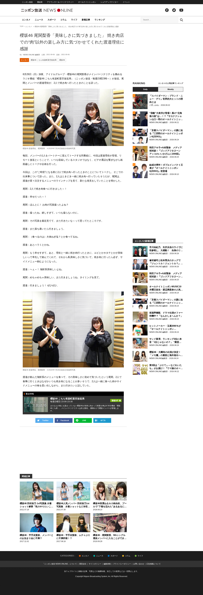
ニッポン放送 (27, 2)
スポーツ (52, 19)
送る (83, 420)
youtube (181, 10)
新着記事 (86, 19)
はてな (102, 420)
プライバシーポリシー (122, 564)
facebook (167, 10)
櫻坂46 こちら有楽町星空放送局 (43, 60)
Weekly (170, 89)
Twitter (174, 10)
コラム (63, 19)
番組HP (116, 399)
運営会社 (82, 564)
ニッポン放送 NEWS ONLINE (52, 10)
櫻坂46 (62, 60)
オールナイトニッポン (87, 2)
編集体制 (107, 564)
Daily (145, 89)
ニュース (39, 19)
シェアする (64, 420)
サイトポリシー (95, 564)
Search (181, 20)
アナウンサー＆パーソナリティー (60, 2)
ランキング (100, 19)
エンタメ (26, 19)
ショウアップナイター (109, 2)
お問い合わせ (138, 564)
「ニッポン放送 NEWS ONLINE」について (60, 564)
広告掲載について (153, 564)
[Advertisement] (158, 53)
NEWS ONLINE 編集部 (31, 55)
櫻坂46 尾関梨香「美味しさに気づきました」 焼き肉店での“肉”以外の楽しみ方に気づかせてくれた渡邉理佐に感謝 (72, 42)
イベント (126, 2)
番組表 (40, 2)
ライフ (74, 19)
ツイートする (44, 420)
